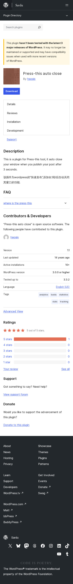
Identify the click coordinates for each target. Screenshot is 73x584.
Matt (8, 510)
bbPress (10, 516)
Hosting (8, 458)
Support (12, 139)
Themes (43, 452)
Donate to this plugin (16, 425)
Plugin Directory (12, 15)
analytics (43, 294)
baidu (54, 294)
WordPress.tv (13, 493)
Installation (14, 121)
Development (15, 130)
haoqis (31, 79)
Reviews (12, 113)
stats (54, 301)
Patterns (43, 464)
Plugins (42, 458)
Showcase (44, 446)
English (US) (63, 286)
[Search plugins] (39, 27)
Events (42, 481)
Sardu (15, 537)
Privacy (8, 464)
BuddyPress (12, 522)
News (7, 452)
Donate (44, 487)
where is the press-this (17, 203)
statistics (63, 294)
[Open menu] (67, 5)
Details (11, 104)
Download (12, 91)
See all (65, 369)
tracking (64, 301)
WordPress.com (14, 504)
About (7, 446)
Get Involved (46, 475)
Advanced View (13, 311)
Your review (10, 369)
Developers (10, 487)
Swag (43, 493)
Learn (6, 475)
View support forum (15, 394)
